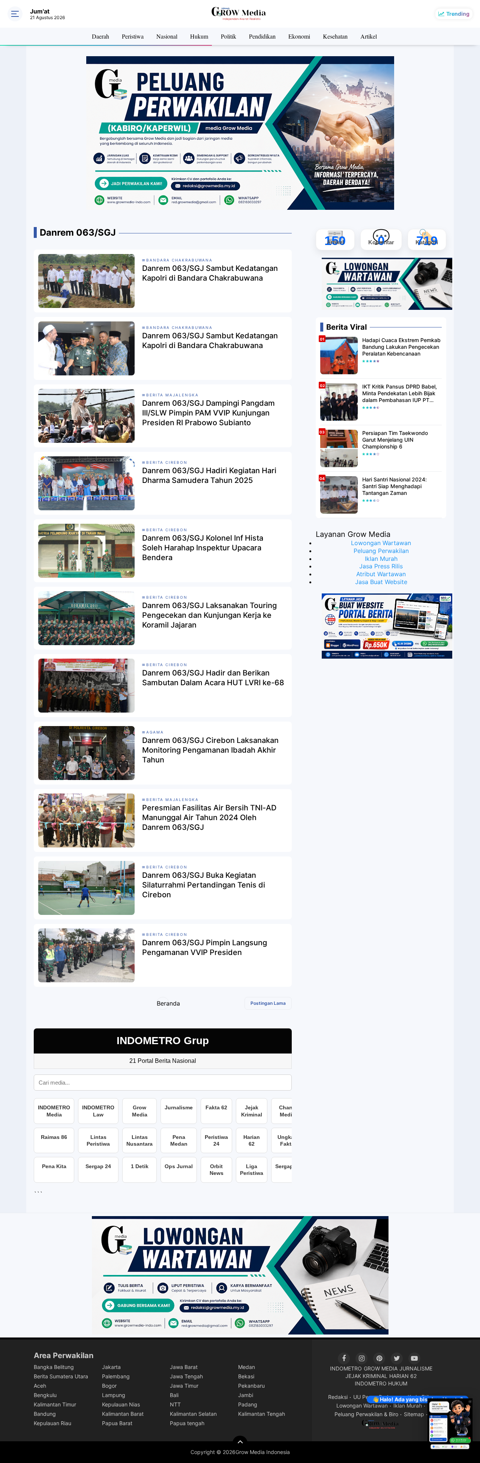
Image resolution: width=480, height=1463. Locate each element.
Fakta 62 (216, 1107)
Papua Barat (117, 1423)
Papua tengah (187, 1423)
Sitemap (414, 1414)
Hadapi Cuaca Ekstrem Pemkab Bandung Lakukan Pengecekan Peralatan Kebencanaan (401, 347)
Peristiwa (133, 36)
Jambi (245, 1395)
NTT (175, 1404)
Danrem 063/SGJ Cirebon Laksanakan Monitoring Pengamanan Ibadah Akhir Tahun (210, 750)
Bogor (109, 1385)
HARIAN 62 (403, 1376)
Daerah (100, 36)
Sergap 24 (98, 1166)
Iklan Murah (381, 558)
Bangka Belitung (54, 1367)
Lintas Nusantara (139, 1140)
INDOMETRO (346, 1368)
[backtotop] (240, 1443)
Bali (174, 1395)
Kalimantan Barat (123, 1414)
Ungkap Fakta (287, 1140)
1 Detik (139, 1166)
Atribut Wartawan (381, 574)
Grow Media (139, 1110)
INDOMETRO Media (54, 1110)
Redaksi (338, 1397)
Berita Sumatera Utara (61, 1376)
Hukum (199, 36)
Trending (458, 13)
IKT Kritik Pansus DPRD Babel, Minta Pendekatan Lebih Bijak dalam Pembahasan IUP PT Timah (399, 393)
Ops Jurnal (179, 1166)
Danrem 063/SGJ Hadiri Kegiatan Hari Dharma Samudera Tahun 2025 (209, 475)
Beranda (163, 1003)
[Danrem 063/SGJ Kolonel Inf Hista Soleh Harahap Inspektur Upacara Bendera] (86, 550)
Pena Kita (54, 1166)
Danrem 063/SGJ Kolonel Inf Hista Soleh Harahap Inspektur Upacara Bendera (202, 547)
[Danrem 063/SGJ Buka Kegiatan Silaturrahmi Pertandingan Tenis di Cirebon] (86, 887)
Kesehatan (335, 36)
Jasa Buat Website (381, 582)
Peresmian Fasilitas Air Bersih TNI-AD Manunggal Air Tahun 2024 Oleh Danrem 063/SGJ (209, 817)
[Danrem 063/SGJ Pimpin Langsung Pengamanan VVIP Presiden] (86, 955)
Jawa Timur (184, 1385)
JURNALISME (415, 1368)
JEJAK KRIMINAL (366, 1376)
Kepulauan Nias (121, 1404)
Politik (228, 36)
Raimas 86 (54, 1137)
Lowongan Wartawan (381, 543)
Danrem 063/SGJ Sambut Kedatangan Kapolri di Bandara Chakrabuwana (210, 273)
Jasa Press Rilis (381, 566)
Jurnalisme (179, 1107)
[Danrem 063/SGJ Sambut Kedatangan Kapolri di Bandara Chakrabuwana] (86, 280)
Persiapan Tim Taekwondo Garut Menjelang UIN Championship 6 (395, 440)
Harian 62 (251, 1140)
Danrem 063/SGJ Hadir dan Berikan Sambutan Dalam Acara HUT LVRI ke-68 (213, 677)
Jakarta (111, 1367)
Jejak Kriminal (251, 1110)
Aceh (40, 1385)
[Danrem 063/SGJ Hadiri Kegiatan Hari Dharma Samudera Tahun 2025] (86, 483)
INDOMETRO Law (98, 1110)
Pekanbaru (251, 1385)
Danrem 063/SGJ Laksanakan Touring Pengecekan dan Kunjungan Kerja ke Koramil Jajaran (209, 615)
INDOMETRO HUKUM (381, 1383)
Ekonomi (299, 36)
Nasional (166, 36)
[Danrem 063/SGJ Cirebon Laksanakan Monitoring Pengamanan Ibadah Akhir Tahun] (86, 752)
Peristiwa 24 (216, 1140)
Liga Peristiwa (251, 1169)
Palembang (116, 1376)
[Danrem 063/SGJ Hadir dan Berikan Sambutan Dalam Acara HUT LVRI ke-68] (86, 685)
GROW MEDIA (381, 1368)
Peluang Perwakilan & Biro (366, 1414)
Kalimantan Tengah (261, 1414)
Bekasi (246, 1376)
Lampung (113, 1395)
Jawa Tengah (186, 1376)
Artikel (368, 36)
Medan (246, 1367)
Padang (247, 1404)
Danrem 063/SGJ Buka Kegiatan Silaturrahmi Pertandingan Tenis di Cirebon (203, 885)
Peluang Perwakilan (381, 550)
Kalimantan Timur (55, 1404)
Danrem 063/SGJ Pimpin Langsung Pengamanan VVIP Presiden (204, 947)
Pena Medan (179, 1140)
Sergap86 (287, 1166)
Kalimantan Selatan (193, 1414)
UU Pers (363, 1397)
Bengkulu (45, 1395)
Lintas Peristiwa (98, 1140)
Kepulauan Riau (52, 1423)
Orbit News (217, 1169)
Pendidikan (262, 36)
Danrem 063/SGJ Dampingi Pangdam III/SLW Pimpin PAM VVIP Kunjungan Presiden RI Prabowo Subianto (208, 413)
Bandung (45, 1414)
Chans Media (287, 1110)
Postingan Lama (268, 1003)
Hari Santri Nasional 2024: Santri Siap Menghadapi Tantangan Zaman (394, 486)
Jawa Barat (184, 1367)
